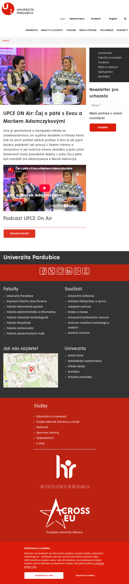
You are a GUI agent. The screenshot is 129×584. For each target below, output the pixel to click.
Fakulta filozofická (19, 322)
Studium (71, 30)
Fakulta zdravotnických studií (26, 333)
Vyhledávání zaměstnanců (85, 361)
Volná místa (75, 355)
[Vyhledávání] (125, 19)
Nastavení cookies (85, 575)
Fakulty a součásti (52, 30)
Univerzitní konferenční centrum (88, 317)
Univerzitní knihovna (81, 296)
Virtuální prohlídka (80, 377)
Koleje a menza (78, 312)
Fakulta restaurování (20, 328)
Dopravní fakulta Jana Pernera (27, 301)
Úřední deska (76, 366)
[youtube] (77, 271)
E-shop (40, 443)
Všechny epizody (19, 233)
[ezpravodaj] (85, 271)
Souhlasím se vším (44, 575)
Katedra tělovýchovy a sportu (87, 301)
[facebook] (43, 271)
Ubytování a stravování (51, 416)
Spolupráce (106, 30)
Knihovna (42, 427)
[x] (51, 271)
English (113, 18)
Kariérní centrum (79, 332)
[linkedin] (68, 271)
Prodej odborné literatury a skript (58, 421)
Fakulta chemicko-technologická (27, 317)
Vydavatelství (45, 438)
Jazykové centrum (79, 306)
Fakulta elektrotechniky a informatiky (31, 312)
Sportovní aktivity (47, 432)
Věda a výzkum (87, 30)
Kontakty (122, 30)
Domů (6, 40)
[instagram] (60, 271)
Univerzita (31, 30)
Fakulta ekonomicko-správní (25, 306)
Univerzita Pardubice (20, 296)
